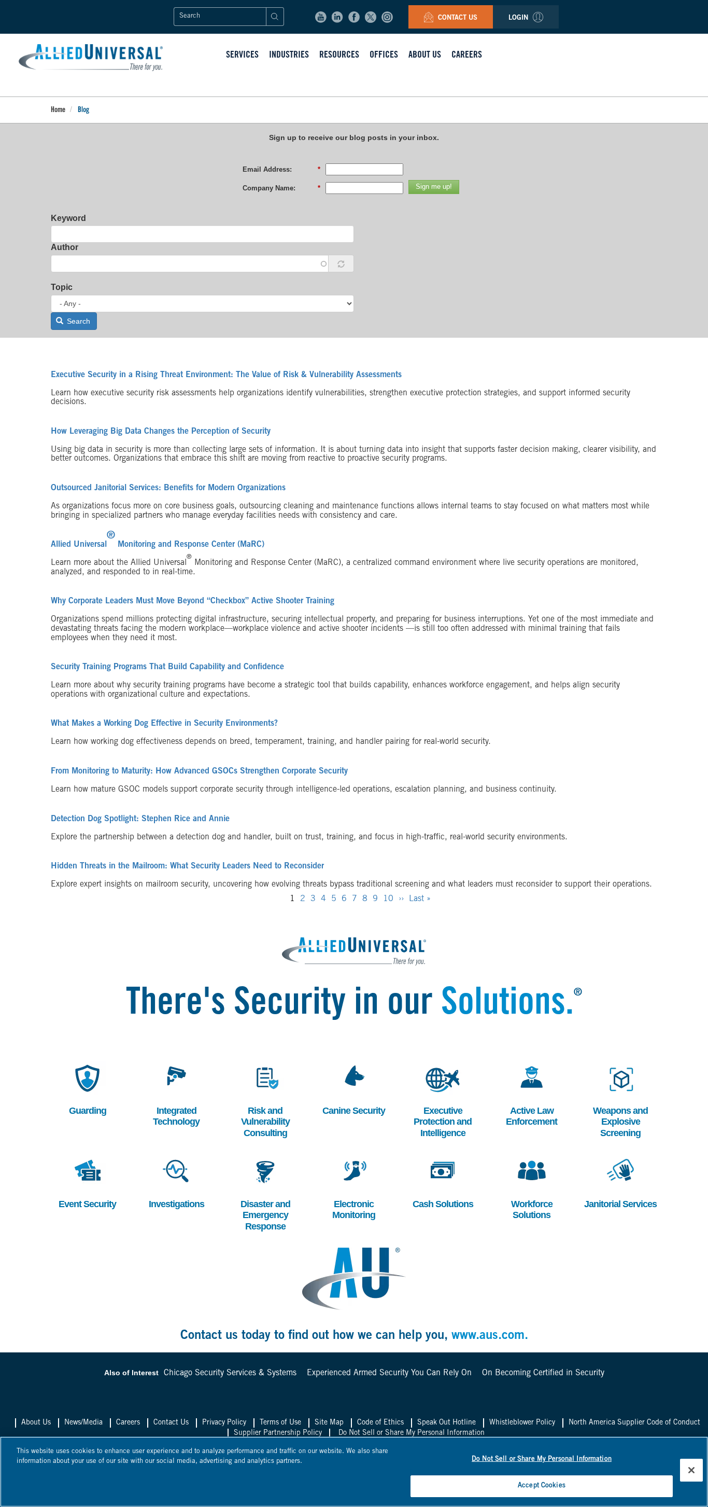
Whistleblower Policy (522, 1423)
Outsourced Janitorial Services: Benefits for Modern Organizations (168, 488)
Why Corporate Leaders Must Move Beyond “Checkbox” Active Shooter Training (192, 601)
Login (519, 18)
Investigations (176, 1182)
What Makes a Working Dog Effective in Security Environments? (164, 724)
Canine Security (353, 1088)
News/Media (83, 1423)
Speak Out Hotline (446, 1423)
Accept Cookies (541, 1485)
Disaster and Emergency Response (265, 1193)
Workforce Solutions (531, 1188)
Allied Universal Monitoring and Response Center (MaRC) (157, 545)
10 (388, 899)
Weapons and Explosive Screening (620, 1099)
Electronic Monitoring (353, 1188)
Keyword (68, 218)
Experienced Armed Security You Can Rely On (389, 1373)
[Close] (691, 1470)
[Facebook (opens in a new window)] (354, 17)
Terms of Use (280, 1423)
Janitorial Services (620, 1182)
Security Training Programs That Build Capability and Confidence (167, 667)
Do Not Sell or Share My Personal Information (411, 1433)
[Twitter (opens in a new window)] (370, 17)
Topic (62, 287)
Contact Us (456, 18)
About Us (36, 1423)
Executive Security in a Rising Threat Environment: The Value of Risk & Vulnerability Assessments (226, 375)
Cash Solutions (443, 1182)
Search (77, 321)
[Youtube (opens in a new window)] (321, 17)
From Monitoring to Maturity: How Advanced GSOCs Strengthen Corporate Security (199, 771)
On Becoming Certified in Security (543, 1373)
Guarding (85, 1088)
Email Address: (281, 169)
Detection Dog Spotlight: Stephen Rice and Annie (140, 819)
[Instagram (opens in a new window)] (387, 17)
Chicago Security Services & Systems (230, 1373)
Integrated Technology (176, 1094)
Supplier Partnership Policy (278, 1433)
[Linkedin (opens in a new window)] (337, 17)
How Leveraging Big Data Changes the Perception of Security (161, 431)
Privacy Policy (224, 1423)
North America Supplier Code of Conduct (634, 1423)
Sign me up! (434, 186)
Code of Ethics (380, 1423)
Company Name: (281, 188)
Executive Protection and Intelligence (443, 1099)
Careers (128, 1423)
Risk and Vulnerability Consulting (265, 1099)
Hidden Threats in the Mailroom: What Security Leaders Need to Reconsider (187, 866)
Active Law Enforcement (531, 1094)
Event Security (87, 1182)
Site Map (329, 1423)
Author (64, 247)
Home (58, 110)
